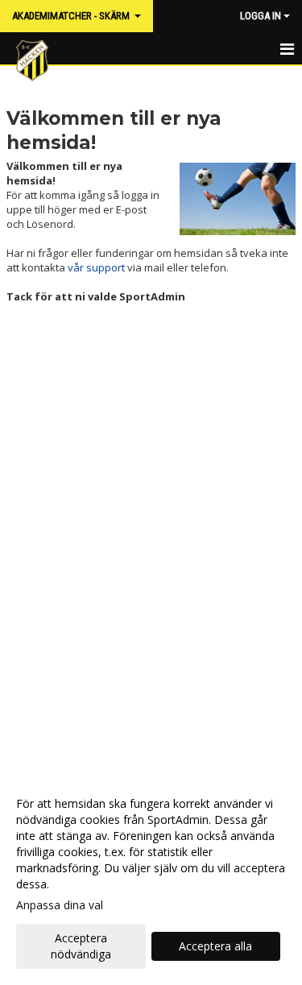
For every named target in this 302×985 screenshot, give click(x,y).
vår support (96, 267)
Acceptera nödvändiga (81, 946)
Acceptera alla (215, 946)
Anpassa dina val (59, 905)
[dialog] (151, 878)
